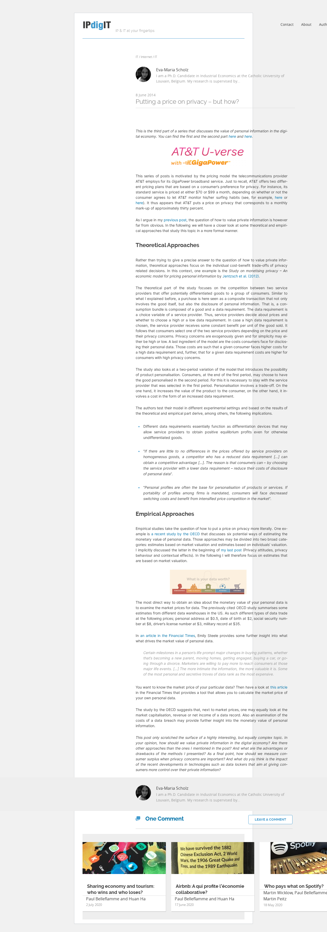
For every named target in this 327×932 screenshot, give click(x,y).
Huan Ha (137, 899)
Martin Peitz (274, 899)
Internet (146, 57)
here (232, 136)
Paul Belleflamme (102, 899)
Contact (287, 24)
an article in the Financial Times (167, 635)
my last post (231, 550)
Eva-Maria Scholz (172, 70)
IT (137, 57)
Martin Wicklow (278, 892)
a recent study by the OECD (175, 534)
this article (278, 687)
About (306, 24)
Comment (164, 819)
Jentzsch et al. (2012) (241, 276)
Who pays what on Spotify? (294, 886)
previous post (175, 220)
